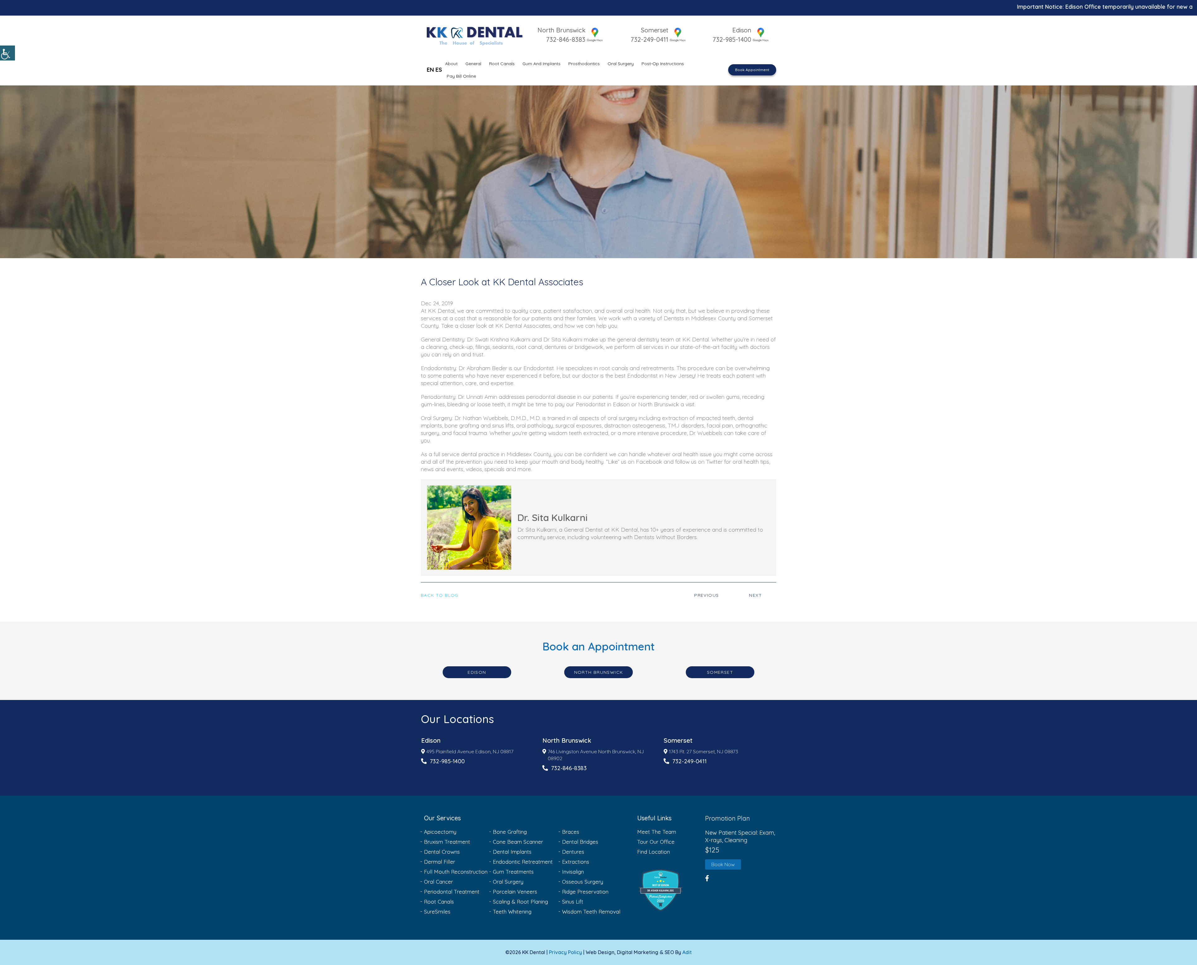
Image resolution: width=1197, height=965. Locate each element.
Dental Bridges (580, 841)
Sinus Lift (572, 901)
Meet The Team (656, 831)
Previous (706, 595)
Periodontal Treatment (451, 891)
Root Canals (502, 63)
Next (755, 595)
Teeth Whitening (512, 911)
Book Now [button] (723, 864)
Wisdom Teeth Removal (591, 911)
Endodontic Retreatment (523, 861)
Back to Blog (440, 595)
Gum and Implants (541, 63)
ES (438, 69)
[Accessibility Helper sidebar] (7, 53)
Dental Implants (512, 851)
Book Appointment (752, 69)
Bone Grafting (510, 831)
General (473, 63)
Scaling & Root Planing (520, 901)
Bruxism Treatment (447, 841)
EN (430, 69)
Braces (570, 831)
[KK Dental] (474, 35)
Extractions (575, 861)
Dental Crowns (442, 851)
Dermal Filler (439, 861)
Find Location (653, 851)
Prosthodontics (584, 63)
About (451, 63)
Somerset (654, 30)
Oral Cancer (438, 881)
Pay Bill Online (461, 76)
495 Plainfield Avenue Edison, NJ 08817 (469, 751)
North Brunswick (561, 30)
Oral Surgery (621, 63)
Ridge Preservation (585, 891)
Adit (687, 952)
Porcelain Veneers (515, 891)
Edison (741, 30)
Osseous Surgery (582, 881)
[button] (669, 890)
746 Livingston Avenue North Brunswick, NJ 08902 (596, 754)
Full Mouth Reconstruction (456, 871)
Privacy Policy (565, 952)
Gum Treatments (513, 871)
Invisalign (573, 871)
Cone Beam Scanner (518, 841)
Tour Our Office (656, 841)
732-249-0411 (649, 39)
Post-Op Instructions (663, 63)
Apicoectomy (440, 831)
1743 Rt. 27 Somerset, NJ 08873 (703, 751)
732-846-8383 (565, 39)
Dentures (573, 851)
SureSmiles (437, 911)
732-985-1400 (732, 39)
